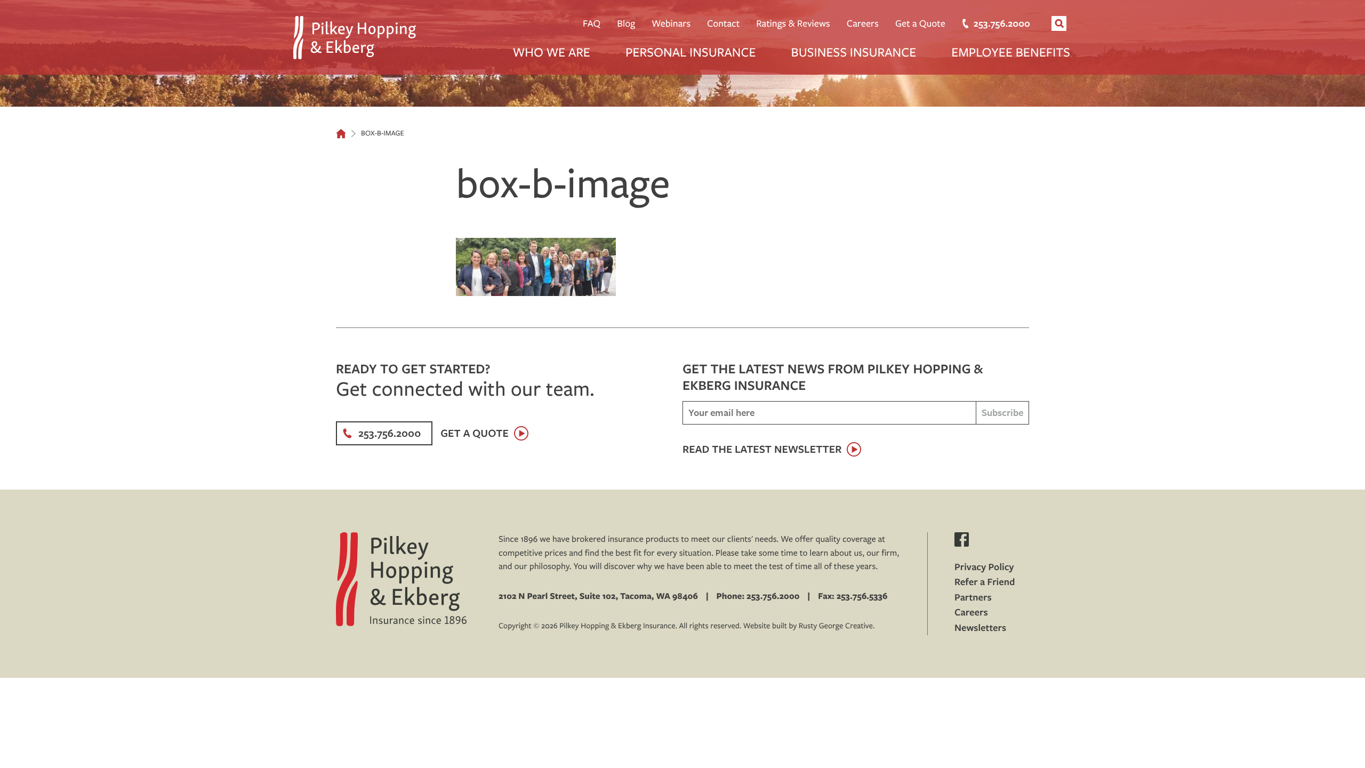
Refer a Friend (984, 581)
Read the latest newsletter (761, 449)
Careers (863, 23)
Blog (626, 23)
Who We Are (551, 52)
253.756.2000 (1002, 23)
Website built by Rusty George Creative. (809, 625)
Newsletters (980, 627)
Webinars (671, 23)
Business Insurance (854, 52)
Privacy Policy (984, 566)
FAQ (591, 23)
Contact (723, 23)
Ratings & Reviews (793, 23)
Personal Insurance (690, 52)
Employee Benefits (1010, 52)
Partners (973, 597)
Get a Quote (920, 23)
